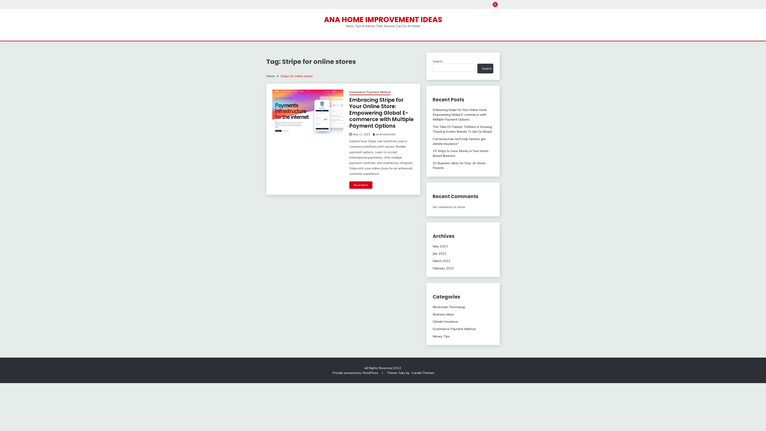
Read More (361, 185)
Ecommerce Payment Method (370, 92)
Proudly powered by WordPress (356, 373)
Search (438, 61)
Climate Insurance (445, 321)
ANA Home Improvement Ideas (383, 19)
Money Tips (441, 336)
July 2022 (439, 253)
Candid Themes (423, 373)
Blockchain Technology (449, 307)
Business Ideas (443, 314)
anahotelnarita (385, 134)
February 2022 (443, 268)
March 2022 (441, 261)
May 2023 (440, 246)
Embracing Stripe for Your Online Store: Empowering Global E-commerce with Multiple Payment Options (381, 112)
